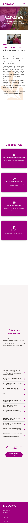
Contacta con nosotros (14, 455)
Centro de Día (5, 521)
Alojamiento (5, 519)
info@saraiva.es (6, 513)
